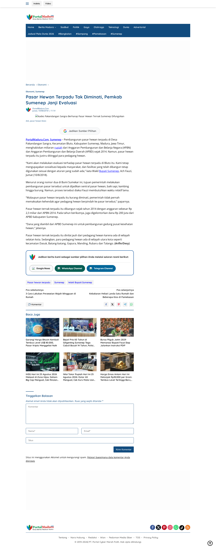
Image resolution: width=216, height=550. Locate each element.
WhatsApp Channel (72, 268)
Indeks (37, 3)
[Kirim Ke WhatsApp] (131, 304)
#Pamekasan (99, 33)
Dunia (126, 27)
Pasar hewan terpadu (38, 282)
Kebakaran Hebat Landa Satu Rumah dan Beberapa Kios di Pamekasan (111, 293)
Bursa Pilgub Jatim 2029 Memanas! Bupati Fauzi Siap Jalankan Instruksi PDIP (115, 342)
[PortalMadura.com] (40, 16)
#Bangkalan (64, 33)
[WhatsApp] (176, 527)
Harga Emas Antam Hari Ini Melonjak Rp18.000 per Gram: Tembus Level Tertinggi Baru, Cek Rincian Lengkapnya (116, 377)
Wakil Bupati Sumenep (80, 282)
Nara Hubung (78, 537)
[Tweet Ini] (112, 304)
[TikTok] (181, 527)
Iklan (102, 537)
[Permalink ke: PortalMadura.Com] (28, 109)
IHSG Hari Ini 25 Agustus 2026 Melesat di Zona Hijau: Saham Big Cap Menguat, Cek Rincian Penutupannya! (41, 377)
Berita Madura (46, 27)
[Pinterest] (164, 527)
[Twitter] (158, 527)
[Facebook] (152, 527)
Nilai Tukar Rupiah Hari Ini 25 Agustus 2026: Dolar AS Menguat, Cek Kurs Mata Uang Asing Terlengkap (79, 377)
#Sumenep (116, 33)
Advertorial (140, 27)
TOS (138, 537)
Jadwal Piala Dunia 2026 (41, 33)
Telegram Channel (103, 268)
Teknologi (113, 27)
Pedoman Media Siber (120, 537)
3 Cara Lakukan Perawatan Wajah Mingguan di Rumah (51, 293)
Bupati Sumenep (109, 171)
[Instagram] (170, 527)
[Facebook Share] (106, 304)
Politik (76, 27)
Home (31, 27)
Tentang (63, 537)
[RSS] (187, 527)
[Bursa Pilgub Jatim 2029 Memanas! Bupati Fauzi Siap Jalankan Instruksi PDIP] (117, 327)
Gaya (86, 27)
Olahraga (99, 27)
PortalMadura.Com (40, 108)
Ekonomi (30, 91)
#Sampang (82, 33)
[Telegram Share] (125, 304)
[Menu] (28, 3)
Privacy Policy (151, 537)
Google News (43, 268)
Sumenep (39, 91)
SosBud (64, 27)
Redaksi (92, 537)
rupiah (58, 147)
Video (48, 3)
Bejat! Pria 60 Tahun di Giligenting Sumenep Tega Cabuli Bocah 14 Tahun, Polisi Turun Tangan (78, 342)
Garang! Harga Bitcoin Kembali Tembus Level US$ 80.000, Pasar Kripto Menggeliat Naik (42, 342)
